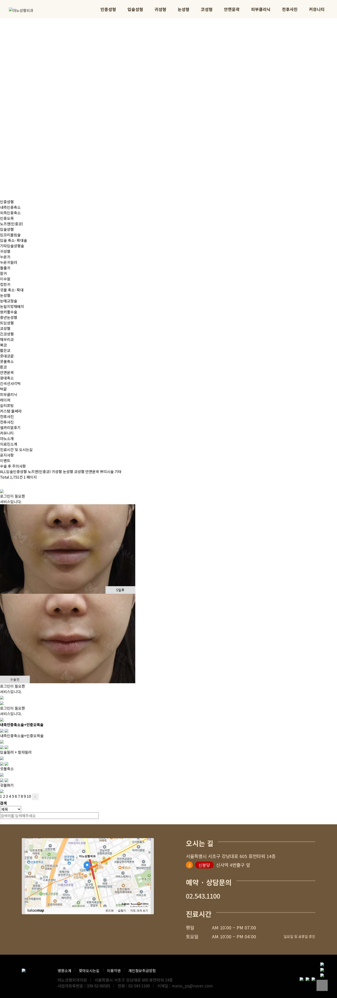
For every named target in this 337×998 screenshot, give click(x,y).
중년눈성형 (8, 317)
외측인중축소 (10, 212)
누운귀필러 (8, 262)
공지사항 (7, 455)
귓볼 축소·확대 (12, 290)
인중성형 (108, 9)
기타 (118, 471)
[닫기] (0, 822)
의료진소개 (8, 444)
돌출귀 (5, 267)
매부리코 (7, 339)
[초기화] (145, 880)
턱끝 (3, 389)
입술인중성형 (16, 471)
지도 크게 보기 (139, 910)
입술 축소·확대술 (13, 240)
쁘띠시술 (107, 471)
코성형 (207, 9)
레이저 (5, 400)
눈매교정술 (8, 301)
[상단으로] (322, 985)
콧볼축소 (7, 361)
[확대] (145, 864)
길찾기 (122, 910)
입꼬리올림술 (10, 234)
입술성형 (135, 9)
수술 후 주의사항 (13, 466)
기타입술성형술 (12, 245)
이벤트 (5, 460)
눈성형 (183, 9)
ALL (3, 471)
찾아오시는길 (89, 970)
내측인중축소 (10, 207)
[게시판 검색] (2, 484)
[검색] (99, 815)
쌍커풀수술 (8, 312)
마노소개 (7, 438)
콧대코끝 (7, 356)
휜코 (3, 367)
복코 (3, 345)
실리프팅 (7, 405)
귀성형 (160, 9)
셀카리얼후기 (10, 427)
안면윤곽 (232, 9)
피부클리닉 (261, 9)
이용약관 (114, 970)
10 (29, 796)
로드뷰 (109, 910)
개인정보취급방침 (142, 970)
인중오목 (7, 218)
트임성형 (7, 323)
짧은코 (5, 350)
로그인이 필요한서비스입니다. (12, 498)
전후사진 (290, 9)
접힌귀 (5, 284)
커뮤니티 (317, 9)
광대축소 (7, 378)
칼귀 (3, 273)
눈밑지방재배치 (12, 306)
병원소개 (64, 970)
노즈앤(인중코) (11, 223)
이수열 (5, 279)
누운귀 (5, 256)
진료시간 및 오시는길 (16, 449)
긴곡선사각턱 (10, 383)
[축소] (145, 872)
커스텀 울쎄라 (11, 411)
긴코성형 (7, 334)
